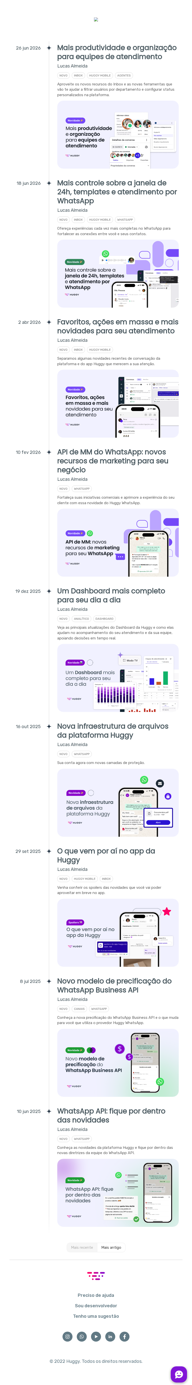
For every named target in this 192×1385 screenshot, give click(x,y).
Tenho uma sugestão (96, 1316)
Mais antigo (111, 1247)
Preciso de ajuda (96, 1295)
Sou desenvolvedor (96, 1306)
